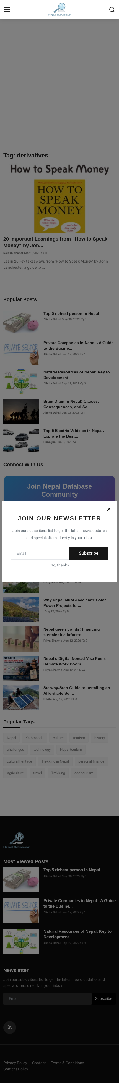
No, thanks (59, 565)
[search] (112, 10)
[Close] (108, 509)
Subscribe (88, 553)
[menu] (7, 10)
